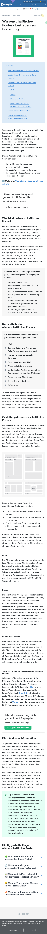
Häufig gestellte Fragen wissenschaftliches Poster (18, 116)
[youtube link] (27, 914)
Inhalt (12, 90)
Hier (32, 687)
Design (12, 94)
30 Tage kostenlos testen (16, 207)
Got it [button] (34, 930)
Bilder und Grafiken (17, 99)
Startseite (6, 16)
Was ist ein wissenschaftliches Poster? (23, 70)
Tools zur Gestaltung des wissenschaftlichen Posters (20, 104)
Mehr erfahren (42, 9)
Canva (15, 702)
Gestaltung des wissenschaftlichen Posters (22, 83)
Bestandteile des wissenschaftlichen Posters (22, 76)
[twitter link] (19, 914)
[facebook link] (23, 914)
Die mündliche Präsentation (19, 111)
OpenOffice (24, 693)
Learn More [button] (13, 930)
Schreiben (16, 16)
